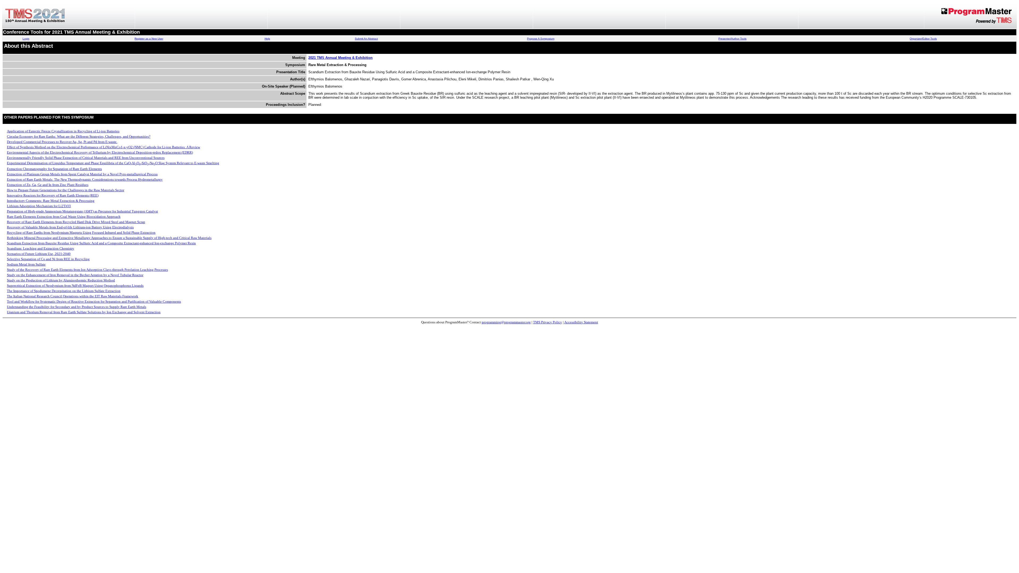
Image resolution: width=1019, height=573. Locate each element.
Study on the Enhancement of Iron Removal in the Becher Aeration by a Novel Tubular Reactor (75, 275)
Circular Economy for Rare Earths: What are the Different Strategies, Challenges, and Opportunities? (78, 136)
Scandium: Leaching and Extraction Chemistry (40, 248)
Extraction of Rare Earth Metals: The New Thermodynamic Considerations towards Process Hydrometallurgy (85, 179)
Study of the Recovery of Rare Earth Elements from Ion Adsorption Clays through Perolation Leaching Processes (87, 270)
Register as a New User (149, 38)
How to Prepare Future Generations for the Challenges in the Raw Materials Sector (65, 190)
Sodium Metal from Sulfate (26, 264)
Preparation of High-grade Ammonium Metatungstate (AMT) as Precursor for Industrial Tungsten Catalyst (82, 211)
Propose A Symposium (540, 38)
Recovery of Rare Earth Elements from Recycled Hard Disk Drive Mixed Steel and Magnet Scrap (76, 222)
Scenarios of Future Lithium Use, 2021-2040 (39, 254)
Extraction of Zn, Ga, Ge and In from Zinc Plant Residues (47, 185)
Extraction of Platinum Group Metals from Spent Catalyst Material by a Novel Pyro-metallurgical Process (82, 174)
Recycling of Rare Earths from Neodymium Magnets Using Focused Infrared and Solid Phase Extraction (81, 233)
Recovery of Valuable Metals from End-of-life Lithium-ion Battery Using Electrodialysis (70, 227)
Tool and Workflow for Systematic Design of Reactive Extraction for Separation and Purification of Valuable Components (94, 301)
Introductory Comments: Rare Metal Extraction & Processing (50, 201)
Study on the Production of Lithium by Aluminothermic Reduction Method (61, 280)
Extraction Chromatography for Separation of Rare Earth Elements (54, 169)
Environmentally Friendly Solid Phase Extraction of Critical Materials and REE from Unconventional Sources (86, 158)
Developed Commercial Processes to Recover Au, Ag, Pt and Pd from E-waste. (62, 142)
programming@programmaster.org (506, 322)
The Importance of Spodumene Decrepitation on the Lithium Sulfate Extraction (63, 291)
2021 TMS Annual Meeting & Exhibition (340, 58)
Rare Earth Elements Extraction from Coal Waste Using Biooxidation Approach (63, 217)
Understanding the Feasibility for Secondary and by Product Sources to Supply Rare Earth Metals (76, 307)
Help (267, 38)
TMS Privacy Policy (547, 322)
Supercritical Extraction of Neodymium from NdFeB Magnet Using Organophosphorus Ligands (75, 286)
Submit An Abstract (366, 38)
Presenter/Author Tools (732, 38)
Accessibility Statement (581, 322)
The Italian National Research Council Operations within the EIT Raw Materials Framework (72, 296)
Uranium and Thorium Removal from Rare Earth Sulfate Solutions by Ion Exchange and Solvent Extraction (84, 312)
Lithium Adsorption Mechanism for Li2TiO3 (39, 206)
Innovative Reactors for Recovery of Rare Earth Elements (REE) (52, 195)
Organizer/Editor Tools (923, 38)
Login (26, 38)
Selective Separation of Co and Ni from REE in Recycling (48, 259)
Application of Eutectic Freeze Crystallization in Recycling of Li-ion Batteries (63, 131)
